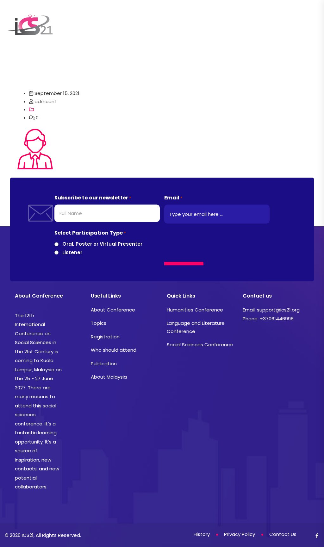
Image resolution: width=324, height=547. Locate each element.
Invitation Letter (245, 14)
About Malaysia (109, 377)
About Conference (113, 309)
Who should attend (113, 350)
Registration (201, 14)
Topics (131, 14)
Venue (282, 14)
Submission (162, 14)
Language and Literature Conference (196, 327)
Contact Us (97, 37)
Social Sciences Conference (200, 344)
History (65, 37)
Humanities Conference (195, 309)
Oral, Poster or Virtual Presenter (102, 244)
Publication (104, 363)
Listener (72, 252)
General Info (95, 14)
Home (63, 14)
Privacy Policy (239, 534)
